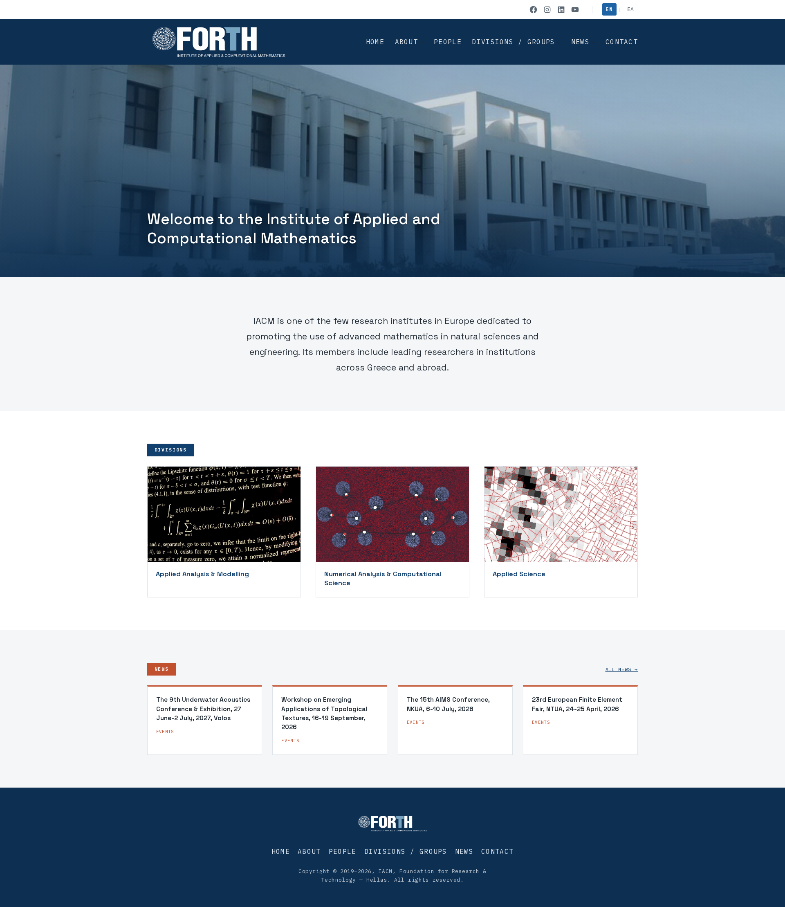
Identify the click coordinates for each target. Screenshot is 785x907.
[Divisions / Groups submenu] (559, 42)
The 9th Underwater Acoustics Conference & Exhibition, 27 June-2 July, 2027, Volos (203, 709)
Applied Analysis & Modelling (202, 574)
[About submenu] (421, 42)
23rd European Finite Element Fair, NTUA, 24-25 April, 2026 (577, 704)
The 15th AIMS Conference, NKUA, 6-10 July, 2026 (448, 704)
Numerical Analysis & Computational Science (383, 578)
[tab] (379, 268)
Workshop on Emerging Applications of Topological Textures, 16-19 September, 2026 (324, 713)
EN (609, 9)
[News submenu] (593, 42)
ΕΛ (630, 9)
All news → (622, 669)
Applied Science (519, 574)
